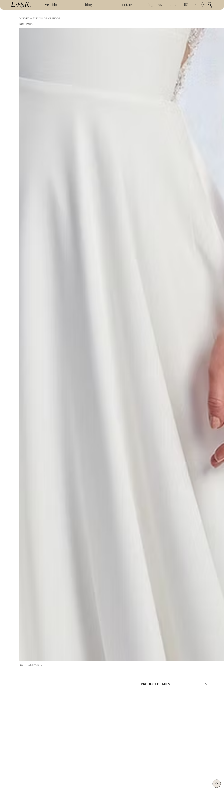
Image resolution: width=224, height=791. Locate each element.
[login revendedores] (176, 5)
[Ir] (217, 784)
